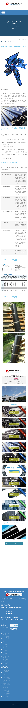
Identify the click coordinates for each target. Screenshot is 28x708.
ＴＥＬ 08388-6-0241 (14, 378)
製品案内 (14, 404)
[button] (3, 531)
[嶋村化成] (3, 13)
